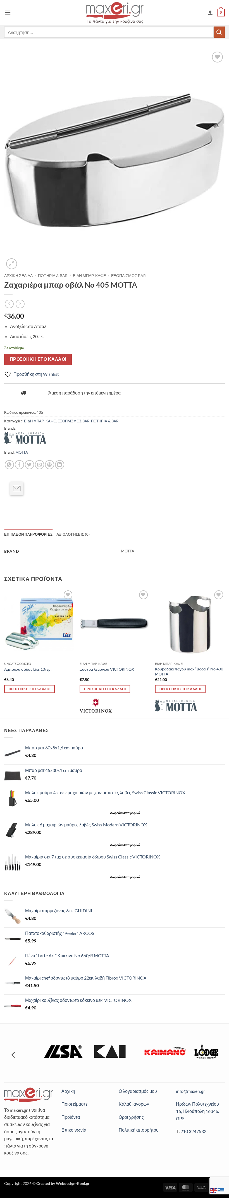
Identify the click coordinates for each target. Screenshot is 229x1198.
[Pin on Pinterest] (49, 464)
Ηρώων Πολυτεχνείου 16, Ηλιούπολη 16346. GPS (197, 1111)
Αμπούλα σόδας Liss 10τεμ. (27, 669)
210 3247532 (193, 1131)
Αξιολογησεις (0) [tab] (73, 534)
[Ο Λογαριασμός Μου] (210, 12)
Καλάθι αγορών (134, 1103)
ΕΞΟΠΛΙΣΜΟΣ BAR (128, 275)
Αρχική (68, 1091)
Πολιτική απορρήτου (139, 1129)
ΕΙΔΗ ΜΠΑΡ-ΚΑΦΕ (89, 275)
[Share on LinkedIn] (59, 464)
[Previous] (4, 653)
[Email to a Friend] (39, 464)
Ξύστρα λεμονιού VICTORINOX (107, 669)
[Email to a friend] (16, 488)
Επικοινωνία (73, 1129)
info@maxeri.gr (190, 1091)
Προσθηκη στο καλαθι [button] (30, 689)
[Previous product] (20, 304)
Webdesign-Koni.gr (73, 1183)
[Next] (224, 653)
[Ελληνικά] (221, 1190)
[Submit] (219, 32)
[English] (214, 1190)
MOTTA (21, 452)
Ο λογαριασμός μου (138, 1091)
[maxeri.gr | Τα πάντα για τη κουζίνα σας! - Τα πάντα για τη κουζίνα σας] (114, 12)
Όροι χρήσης (131, 1117)
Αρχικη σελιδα (18, 275)
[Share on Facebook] (19, 464)
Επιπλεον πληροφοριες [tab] (28, 534)
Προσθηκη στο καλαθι (38, 359)
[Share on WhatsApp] (9, 464)
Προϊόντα (70, 1117)
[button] (7, 12)
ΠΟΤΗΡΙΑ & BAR (53, 275)
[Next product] (9, 304)
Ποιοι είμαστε (74, 1103)
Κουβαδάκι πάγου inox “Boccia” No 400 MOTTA (189, 672)
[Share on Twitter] (29, 464)
